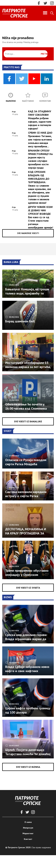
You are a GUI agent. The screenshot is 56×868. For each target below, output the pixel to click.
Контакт (28, 839)
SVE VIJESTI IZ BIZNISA (28, 766)
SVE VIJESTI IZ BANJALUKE (28, 421)
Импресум (28, 827)
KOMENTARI (45, 101)
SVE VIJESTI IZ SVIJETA (28, 587)
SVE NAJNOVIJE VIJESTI (28, 233)
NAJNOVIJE (11, 101)
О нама (28, 822)
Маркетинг (28, 833)
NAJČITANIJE (28, 101)
